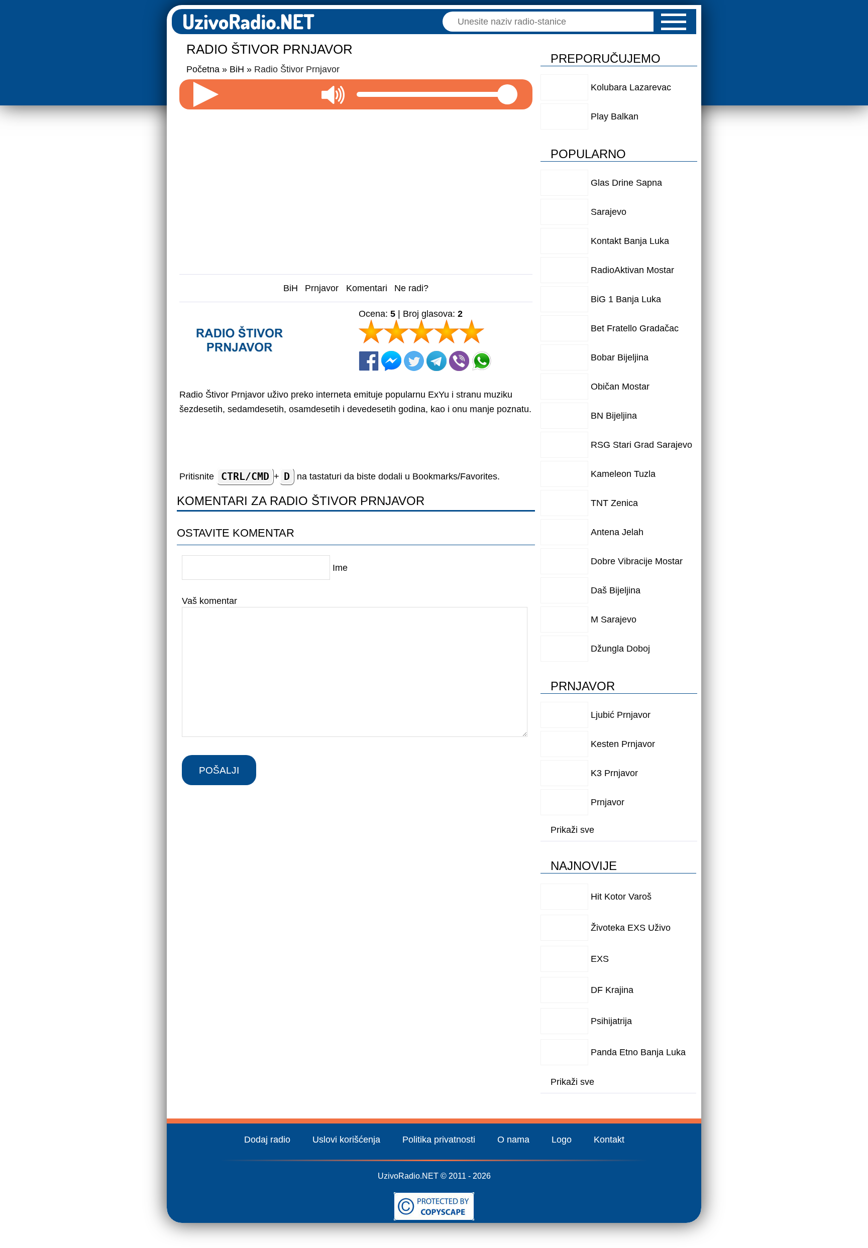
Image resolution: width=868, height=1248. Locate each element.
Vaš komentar (209, 600)
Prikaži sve (572, 830)
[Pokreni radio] (206, 94)
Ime (340, 568)
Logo (562, 1140)
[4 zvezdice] (446, 331)
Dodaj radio (267, 1140)
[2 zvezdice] (396, 331)
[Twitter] (414, 361)
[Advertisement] (356, 187)
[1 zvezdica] (371, 331)
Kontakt (609, 1140)
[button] (673, 22)
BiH (290, 288)
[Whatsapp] (482, 361)
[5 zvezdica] (471, 331)
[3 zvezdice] (421, 331)
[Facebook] (369, 361)
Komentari (366, 288)
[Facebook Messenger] (391, 361)
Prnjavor (322, 288)
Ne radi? (411, 288)
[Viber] (459, 361)
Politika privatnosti (438, 1140)
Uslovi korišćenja (346, 1140)
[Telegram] (436, 361)
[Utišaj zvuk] (333, 94)
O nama (513, 1140)
